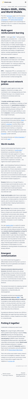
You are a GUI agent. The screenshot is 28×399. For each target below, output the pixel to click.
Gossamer (3, 133)
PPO (14, 37)
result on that (9, 225)
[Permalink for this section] (25, 32)
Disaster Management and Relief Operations (20, 374)
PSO (13, 18)
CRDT (18, 297)
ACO (15, 18)
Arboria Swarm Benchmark (16, 350)
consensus (9, 124)
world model (18, 150)
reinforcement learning (17, 19)
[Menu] (25, 2)
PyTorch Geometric (20, 137)
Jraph (9, 139)
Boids (9, 18)
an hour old (11, 361)
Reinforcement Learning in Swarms (8, 374)
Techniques (3, 6)
